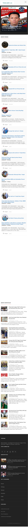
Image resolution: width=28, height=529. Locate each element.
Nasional (2, 490)
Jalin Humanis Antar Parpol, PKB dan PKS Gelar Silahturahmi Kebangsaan (18, 411)
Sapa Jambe (3, 511)
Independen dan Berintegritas (6, 516)
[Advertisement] (14, 251)
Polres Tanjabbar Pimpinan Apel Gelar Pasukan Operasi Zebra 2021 (17, 385)
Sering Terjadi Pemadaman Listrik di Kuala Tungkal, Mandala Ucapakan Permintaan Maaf (17, 328)
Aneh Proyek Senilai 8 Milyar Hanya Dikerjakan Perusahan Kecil (17, 318)
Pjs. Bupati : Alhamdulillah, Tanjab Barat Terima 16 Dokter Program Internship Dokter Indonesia (16, 461)
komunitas (11, 60)
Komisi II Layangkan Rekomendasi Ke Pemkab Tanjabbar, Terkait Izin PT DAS (16, 474)
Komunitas (3, 493)
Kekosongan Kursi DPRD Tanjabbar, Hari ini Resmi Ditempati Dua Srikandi (17, 351)
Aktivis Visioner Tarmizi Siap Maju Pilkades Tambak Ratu (12, 27)
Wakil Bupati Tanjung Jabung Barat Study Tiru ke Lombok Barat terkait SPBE (16, 467)
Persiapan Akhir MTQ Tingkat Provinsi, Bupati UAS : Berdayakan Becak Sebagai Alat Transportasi (17, 341)
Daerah (2, 483)
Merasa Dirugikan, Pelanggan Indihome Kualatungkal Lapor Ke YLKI (16, 375)
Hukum (2, 499)
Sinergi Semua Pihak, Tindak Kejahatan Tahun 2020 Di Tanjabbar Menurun (17, 423)
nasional (8, 465)
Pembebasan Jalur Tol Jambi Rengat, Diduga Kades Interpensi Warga (17, 395)
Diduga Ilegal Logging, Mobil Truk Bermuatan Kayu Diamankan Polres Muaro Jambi (17, 308)
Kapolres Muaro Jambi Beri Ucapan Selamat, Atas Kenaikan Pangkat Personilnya (17, 362)
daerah (4, 24)
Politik (2, 496)
